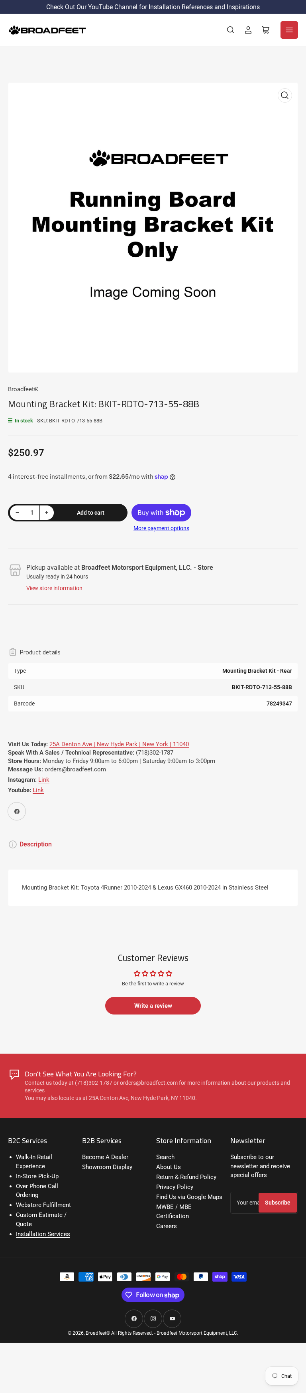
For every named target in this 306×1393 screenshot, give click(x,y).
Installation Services (43, 1234)
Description (36, 844)
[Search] (230, 30)
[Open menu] (289, 30)
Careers (166, 1226)
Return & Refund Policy (186, 1177)
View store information (54, 588)
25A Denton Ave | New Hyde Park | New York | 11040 (119, 744)
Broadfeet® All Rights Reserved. (119, 1333)
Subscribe (277, 1202)
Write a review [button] (153, 1005)
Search (165, 1157)
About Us (168, 1167)
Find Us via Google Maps (189, 1197)
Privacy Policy (174, 1187)
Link (43, 779)
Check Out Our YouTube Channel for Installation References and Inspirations (153, 7)
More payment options (161, 528)
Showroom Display (107, 1167)
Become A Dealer (105, 1157)
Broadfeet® (23, 389)
